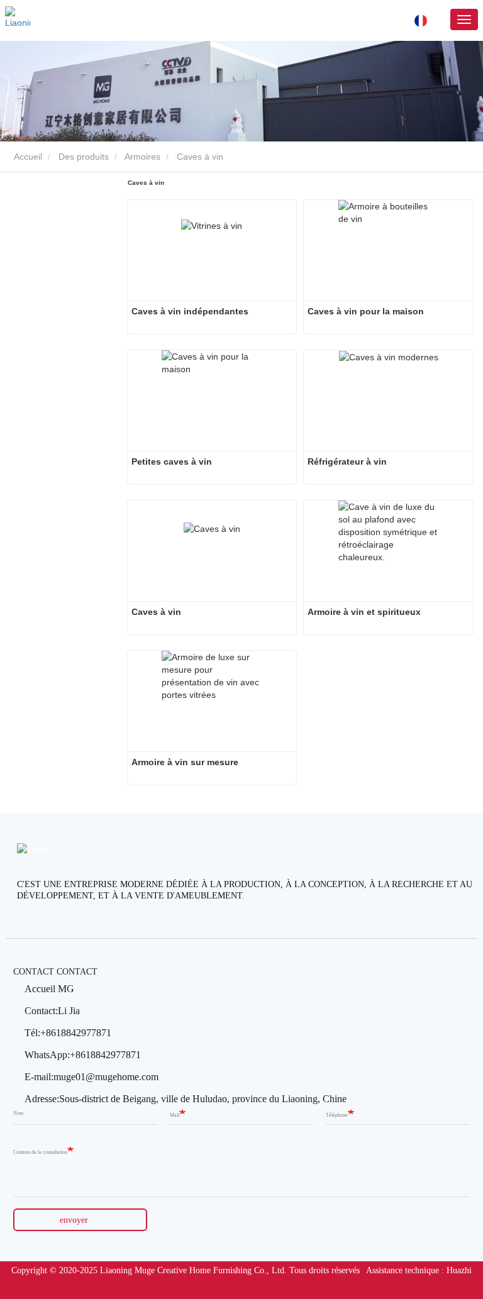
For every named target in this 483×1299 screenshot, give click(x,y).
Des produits (83, 157)
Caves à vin (156, 612)
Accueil (26, 157)
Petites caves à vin (171, 461)
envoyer (74, 1220)
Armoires (142, 157)
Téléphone (337, 1115)
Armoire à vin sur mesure (184, 762)
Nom (18, 1113)
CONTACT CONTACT (55, 971)
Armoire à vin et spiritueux (364, 612)
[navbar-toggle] (464, 19)
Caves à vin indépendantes (189, 311)
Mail (174, 1115)
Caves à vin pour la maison (366, 311)
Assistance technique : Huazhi (419, 1270)
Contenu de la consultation (40, 1152)
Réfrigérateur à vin (347, 461)
